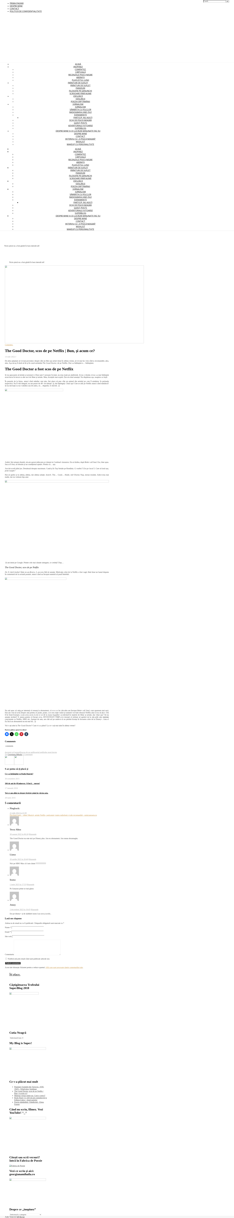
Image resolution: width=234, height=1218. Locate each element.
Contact (14, 8)
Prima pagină (17, 3)
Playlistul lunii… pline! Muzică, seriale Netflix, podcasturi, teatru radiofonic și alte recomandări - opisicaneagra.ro (53, 815)
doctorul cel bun (11, 752)
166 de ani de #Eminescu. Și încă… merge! (22, 783)
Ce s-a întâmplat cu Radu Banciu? (19, 774)
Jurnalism (78, 104)
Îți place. (14, 974)
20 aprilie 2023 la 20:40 (19, 859)
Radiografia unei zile (80, 112)
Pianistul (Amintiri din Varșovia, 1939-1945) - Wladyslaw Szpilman (29, 1088)
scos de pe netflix (28, 752)
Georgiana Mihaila (15, 754)
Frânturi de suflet (78, 82)
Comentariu (9, 954)
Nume (8, 927)
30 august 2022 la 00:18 (19, 834)
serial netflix (40, 752)
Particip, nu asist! (82, 117)
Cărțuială (80, 72)
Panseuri (80, 88)
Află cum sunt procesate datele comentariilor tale (64, 967)
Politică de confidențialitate (26, 11)
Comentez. (80, 69)
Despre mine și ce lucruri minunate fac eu (78, 131)
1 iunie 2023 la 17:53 (18, 884)
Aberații (80, 77)
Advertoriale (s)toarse (80, 125)
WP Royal (20, 1217)
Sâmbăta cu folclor (80, 109)
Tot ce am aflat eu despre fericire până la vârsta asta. (26, 793)
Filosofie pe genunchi (80, 91)
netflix (19, 752)
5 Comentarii (28, 754)
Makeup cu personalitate (80, 144)
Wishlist (80, 141)
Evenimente (80, 115)
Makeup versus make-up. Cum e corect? (29, 1096)
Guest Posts (80, 123)
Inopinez (78, 66)
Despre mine (16, 6)
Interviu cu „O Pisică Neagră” (80, 139)
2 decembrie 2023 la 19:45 (20, 910)
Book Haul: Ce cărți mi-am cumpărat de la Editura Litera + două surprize (30, 1099)
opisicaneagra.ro (49, 1)
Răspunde (32, 834)
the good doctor (51, 752)
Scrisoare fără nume (80, 93)
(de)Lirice (78, 96)
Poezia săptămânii (80, 101)
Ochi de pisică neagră (80, 120)
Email (8, 932)
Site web (8, 936)
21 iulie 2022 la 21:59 (18, 813)
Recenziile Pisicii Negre (80, 74)
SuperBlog (80, 128)
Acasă (78, 64)
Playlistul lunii (80, 80)
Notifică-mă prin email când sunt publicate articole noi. (29, 959)
